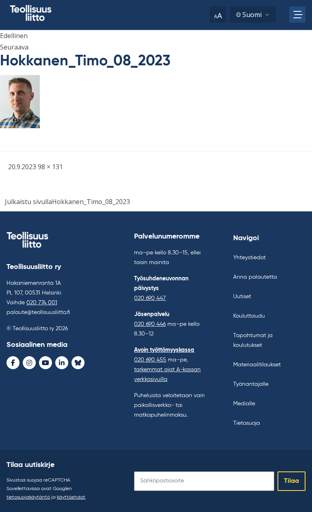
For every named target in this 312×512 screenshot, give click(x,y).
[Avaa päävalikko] (297, 14)
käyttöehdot (71, 497)
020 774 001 (41, 302)
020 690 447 (150, 298)
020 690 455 (150, 360)
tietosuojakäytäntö (28, 497)
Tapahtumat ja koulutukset (253, 340)
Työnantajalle (251, 384)
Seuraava (14, 47)
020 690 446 (150, 324)
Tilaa (291, 481)
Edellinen (14, 35)
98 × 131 (50, 166)
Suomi (252, 14)
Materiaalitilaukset (257, 365)
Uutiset (242, 296)
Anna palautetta (255, 277)
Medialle (244, 404)
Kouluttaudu (249, 316)
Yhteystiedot (249, 257)
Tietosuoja (246, 423)
